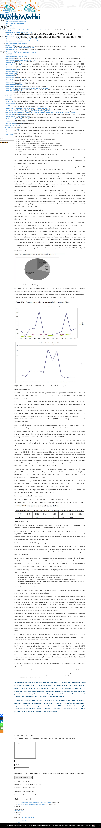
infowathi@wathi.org (19, 810)
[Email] (1, 728)
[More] (2, 731)
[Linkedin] (1, 721)
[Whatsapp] (1, 724)
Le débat (6, 29)
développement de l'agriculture (17, 29)
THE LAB (20, 822)
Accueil (2, 29)
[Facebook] (1, 715)
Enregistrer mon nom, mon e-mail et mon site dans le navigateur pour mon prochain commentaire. (49, 773)
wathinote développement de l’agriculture (37, 29)
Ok (93, 825)
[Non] (99, 826)
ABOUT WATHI (22, 820)
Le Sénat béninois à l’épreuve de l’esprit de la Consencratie (33, 804)
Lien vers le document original (25, 52)
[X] (1, 718)
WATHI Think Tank (27, 817)
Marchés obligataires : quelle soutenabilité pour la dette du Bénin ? (35, 802)
